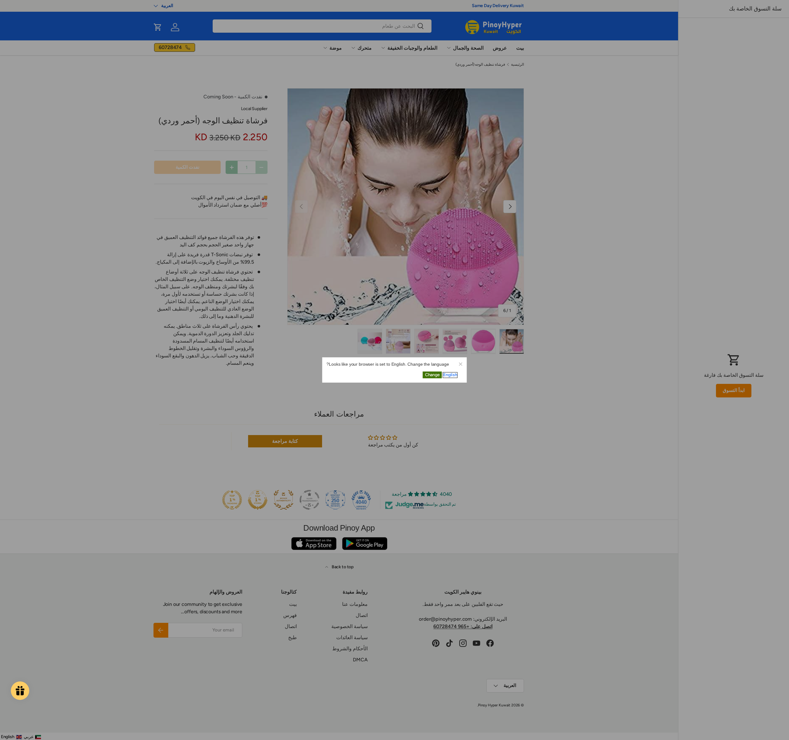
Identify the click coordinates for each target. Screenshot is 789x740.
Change (432, 374)
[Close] (460, 363)
